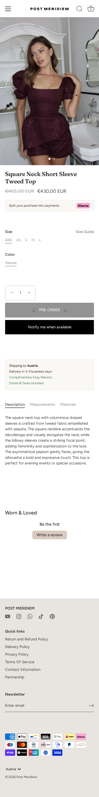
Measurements (42, 404)
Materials (68, 404)
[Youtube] (7, 616)
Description (15, 404)
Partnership (14, 677)
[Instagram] (18, 616)
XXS (8, 240)
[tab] (17, 404)
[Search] (79, 9)
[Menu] (8, 8)
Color (10, 254)
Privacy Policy (17, 654)
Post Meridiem (26, 777)
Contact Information (22, 669)
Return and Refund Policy (26, 639)
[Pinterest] (52, 616)
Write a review (50, 534)
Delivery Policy (17, 646)
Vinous (10, 263)
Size (49, 231)
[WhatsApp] (29, 616)
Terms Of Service (19, 662)
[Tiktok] (41, 616)
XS (18, 240)
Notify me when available (49, 327)
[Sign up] (91, 705)
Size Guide (85, 231)
